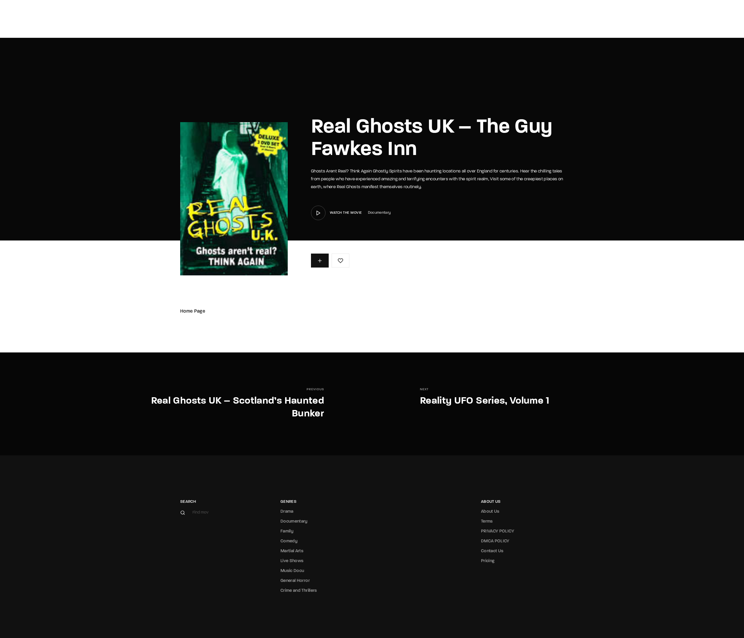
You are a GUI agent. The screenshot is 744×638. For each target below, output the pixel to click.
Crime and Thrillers (298, 591)
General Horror (295, 581)
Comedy (289, 541)
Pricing (487, 561)
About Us (490, 511)
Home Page (192, 311)
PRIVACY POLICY (497, 531)
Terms (487, 521)
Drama (287, 511)
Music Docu (292, 571)
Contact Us (492, 551)
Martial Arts (291, 551)
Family (287, 531)
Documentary (379, 213)
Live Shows (292, 561)
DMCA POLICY (495, 541)
